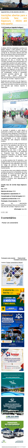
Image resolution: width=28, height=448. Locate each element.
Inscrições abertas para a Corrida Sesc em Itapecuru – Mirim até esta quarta (14, 19)
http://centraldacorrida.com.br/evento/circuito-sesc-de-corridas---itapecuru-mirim (13, 55)
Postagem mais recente (8, 258)
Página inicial (21, 258)
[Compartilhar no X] (5, 212)
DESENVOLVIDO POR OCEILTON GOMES (9, 446)
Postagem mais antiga (20, 259)
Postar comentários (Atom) (14, 262)
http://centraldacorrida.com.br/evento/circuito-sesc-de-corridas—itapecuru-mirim (13, 205)
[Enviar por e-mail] (1, 212)
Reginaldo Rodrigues (17, 27)
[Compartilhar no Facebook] (7, 212)
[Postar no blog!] (3, 212)
